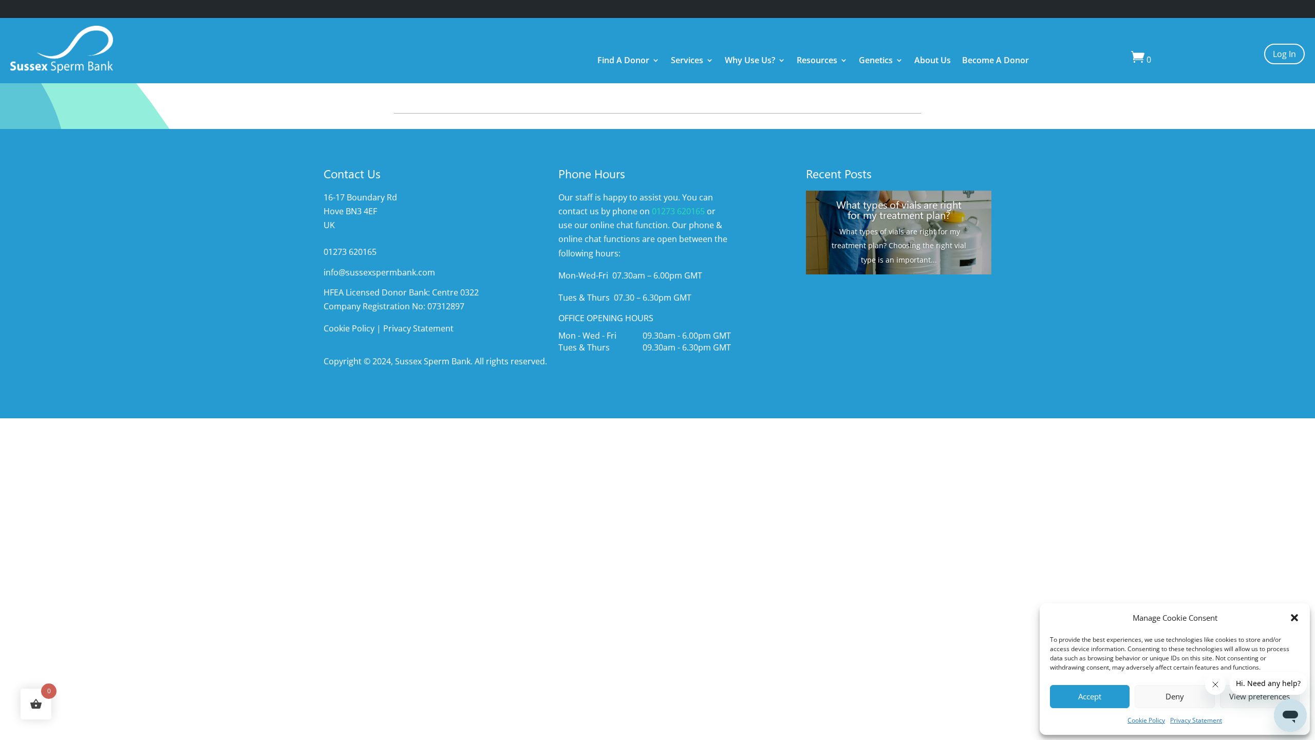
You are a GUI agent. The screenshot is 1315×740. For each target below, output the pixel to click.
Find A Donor (623, 61)
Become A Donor (995, 61)
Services (687, 61)
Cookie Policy (1146, 720)
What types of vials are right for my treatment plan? (899, 209)
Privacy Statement (1196, 720)
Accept (1089, 696)
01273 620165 (678, 211)
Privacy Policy (965, 361)
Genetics (876, 61)
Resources (817, 61)
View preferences (1259, 696)
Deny (1175, 696)
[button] (1294, 618)
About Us (932, 61)
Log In (1284, 54)
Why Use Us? (750, 61)
